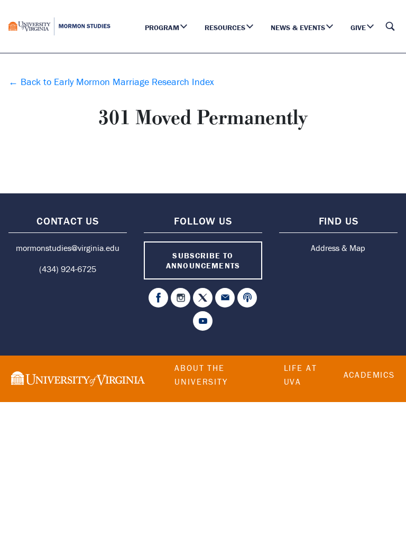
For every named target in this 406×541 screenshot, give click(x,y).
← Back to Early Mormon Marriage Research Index (111, 82)
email (225, 297)
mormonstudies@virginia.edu (67, 247)
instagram (180, 297)
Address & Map (338, 247)
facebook (158, 297)
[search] (390, 26)
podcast (247, 297)
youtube (203, 321)
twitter (203, 297)
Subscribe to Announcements (203, 260)
